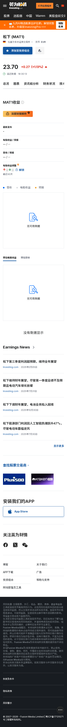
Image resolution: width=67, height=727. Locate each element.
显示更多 (59, 445)
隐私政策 (7, 691)
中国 (29, 16)
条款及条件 (8, 679)
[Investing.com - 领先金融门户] (17, 5)
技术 (63, 84)
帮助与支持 (43, 579)
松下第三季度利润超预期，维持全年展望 (30, 361)
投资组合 (8, 579)
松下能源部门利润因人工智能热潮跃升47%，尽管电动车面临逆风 (33, 425)
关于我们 (41, 564)
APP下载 (8, 572)
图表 (16, 84)
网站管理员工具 (12, 587)
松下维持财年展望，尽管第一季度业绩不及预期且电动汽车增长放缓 (33, 383)
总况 (6, 84)
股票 (7, 16)
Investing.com (10, 367)
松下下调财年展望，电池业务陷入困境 (28, 404)
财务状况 (49, 84)
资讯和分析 (31, 84)
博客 (5, 564)
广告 (39, 572)
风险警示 (7, 703)
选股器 (17, 16)
